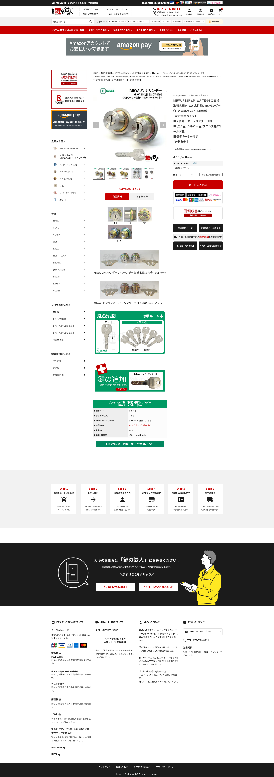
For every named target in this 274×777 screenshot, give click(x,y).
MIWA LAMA (177, 21)
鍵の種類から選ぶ (144, 30)
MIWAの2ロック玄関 (69, 148)
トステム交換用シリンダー (117, 21)
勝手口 (63, 199)
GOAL (56, 227)
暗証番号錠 (58, 339)
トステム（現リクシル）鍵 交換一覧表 (67, 30)
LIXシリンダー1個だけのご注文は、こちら (130, 444)
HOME (95, 73)
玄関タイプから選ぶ (98, 30)
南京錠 (56, 367)
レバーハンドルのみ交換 (64, 332)
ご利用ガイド (104, 767)
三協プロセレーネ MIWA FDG (194, 21)
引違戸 (63, 185)
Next (163, 125)
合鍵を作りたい (166, 30)
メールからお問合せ (210, 246)
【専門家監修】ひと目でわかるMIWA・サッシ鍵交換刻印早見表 (125, 73)
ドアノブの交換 (59, 318)
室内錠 (56, 311)
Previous (96, 125)
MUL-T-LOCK (59, 255)
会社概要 (182, 30)
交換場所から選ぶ (121, 30)
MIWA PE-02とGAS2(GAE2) (138, 21)
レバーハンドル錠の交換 (64, 325)
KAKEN (56, 283)
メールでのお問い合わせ (198, 631)
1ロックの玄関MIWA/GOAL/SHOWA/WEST (73, 156)
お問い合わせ (196, 30)
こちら (132, 415)
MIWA (56, 220)
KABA (56, 248)
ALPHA (56, 234)
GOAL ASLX (166, 21)
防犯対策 (57, 360)
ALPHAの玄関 (66, 171)
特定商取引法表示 (142, 767)
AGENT (57, 290)
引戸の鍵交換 (155, 21)
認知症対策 (58, 374)
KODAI (56, 276)
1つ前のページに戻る (210, 228)
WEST (56, 241)
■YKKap (156, 73)
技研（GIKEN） (59, 269)
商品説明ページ (185, 228)
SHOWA (57, 262)
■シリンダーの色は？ (184, 163)
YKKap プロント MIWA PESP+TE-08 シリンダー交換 (184, 73)
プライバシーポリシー (165, 767)
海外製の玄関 (66, 178)
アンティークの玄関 (68, 164)
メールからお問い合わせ (158, 587)
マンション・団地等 (68, 192)
